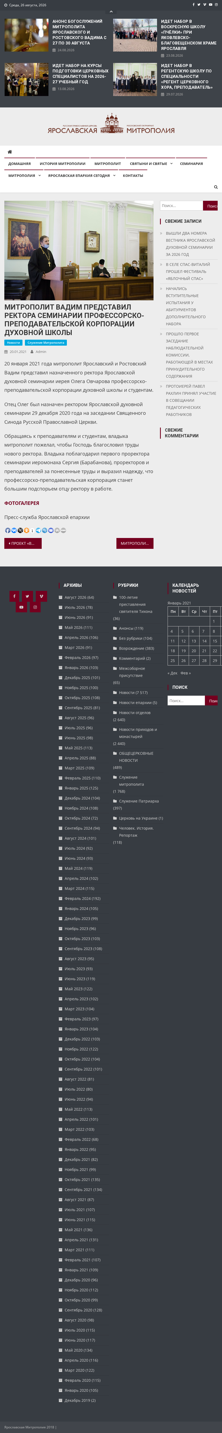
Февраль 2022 (78, 1139)
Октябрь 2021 (77, 1179)
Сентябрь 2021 (78, 1189)
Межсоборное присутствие (132, 672)
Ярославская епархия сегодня (79, 175)
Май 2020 (74, 1350)
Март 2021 (74, 1249)
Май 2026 (74, 627)
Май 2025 (74, 747)
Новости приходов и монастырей (138, 733)
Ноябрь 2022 (76, 1049)
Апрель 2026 (76, 637)
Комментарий (132, 658)
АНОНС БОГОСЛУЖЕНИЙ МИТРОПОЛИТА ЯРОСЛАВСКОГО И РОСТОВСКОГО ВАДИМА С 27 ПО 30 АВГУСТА (79, 32)
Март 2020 (74, 1370)
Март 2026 (74, 647)
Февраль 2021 (78, 1259)
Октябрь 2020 (77, 1300)
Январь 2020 (76, 1390)
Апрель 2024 (76, 878)
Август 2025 (75, 717)
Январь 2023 (76, 1028)
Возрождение (131, 648)
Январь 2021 (76, 1269)
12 (183, 641)
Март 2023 (74, 1008)
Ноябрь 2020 (76, 1289)
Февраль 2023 (78, 1018)
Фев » (186, 673)
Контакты (133, 175)
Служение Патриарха (139, 801)
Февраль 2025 (78, 778)
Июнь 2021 (75, 1219)
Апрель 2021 (76, 1239)
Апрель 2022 (76, 1119)
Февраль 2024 (78, 898)
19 (183, 650)
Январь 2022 (76, 1149)
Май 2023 (74, 988)
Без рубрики (130, 638)
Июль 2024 (75, 848)
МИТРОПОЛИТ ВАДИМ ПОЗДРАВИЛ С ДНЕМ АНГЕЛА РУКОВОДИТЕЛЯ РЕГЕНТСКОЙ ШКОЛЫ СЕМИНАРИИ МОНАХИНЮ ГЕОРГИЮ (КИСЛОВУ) (137, 543)
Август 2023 (75, 958)
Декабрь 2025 (77, 677)
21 (204, 650)
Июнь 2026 (75, 617)
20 (194, 650)
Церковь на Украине (138, 818)
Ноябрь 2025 (76, 687)
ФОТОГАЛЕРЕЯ (21, 503)
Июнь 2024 (75, 858)
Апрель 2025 (76, 757)
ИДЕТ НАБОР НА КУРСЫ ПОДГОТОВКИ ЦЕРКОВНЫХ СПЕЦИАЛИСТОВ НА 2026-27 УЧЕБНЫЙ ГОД (81, 73)
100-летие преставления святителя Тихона (135, 604)
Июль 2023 (75, 968)
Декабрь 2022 (77, 1039)
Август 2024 (75, 838)
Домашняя (19, 163)
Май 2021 (74, 1229)
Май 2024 (74, 868)
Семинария (191, 163)
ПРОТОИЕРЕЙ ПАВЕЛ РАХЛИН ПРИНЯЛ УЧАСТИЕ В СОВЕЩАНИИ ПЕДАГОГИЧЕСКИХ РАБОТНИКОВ (191, 400)
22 (215, 650)
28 (204, 660)
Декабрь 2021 (77, 1159)
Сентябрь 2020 (78, 1310)
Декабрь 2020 (77, 1279)
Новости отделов (135, 712)
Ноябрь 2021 (76, 1169)
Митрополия (21, 175)
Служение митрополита (46, 342)
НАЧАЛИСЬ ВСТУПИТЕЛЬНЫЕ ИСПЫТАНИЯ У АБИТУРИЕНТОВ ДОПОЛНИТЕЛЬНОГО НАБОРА (186, 306)
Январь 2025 (76, 788)
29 (215, 660)
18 (173, 650)
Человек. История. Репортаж (136, 832)
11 (173, 641)
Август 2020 (75, 1320)
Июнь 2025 (75, 737)
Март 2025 (74, 767)
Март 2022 (74, 1129)
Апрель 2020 (76, 1360)
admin (41, 351)
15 (215, 641)
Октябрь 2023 (77, 938)
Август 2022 (75, 1079)
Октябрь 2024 (77, 818)
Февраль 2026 (78, 657)
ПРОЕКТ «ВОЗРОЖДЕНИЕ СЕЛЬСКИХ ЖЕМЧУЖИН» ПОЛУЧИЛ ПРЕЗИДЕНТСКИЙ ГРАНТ (26, 543)
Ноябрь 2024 (76, 808)
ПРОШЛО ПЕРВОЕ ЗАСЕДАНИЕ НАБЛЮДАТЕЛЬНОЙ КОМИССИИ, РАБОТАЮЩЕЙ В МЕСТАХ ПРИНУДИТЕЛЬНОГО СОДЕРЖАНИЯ (189, 355)
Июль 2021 (75, 1209)
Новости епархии (135, 702)
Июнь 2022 (75, 1099)
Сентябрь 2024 (78, 828)
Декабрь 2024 (77, 798)
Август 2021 (75, 1199)
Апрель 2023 (76, 998)
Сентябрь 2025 (78, 707)
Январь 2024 (76, 908)
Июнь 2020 (75, 1340)
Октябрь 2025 (77, 697)
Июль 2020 (75, 1330)
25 (173, 660)
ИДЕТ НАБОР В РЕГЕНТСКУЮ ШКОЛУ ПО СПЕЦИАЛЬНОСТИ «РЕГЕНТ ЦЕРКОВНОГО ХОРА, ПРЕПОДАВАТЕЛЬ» (187, 76)
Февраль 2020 (78, 1380)
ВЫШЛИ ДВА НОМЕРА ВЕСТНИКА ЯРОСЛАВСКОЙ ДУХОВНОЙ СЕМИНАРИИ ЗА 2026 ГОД (190, 244)
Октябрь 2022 (77, 1059)
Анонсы (126, 628)
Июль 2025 (75, 727)
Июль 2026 (75, 607)
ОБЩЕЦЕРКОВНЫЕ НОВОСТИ (136, 757)
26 (183, 660)
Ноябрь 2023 (76, 928)
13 (194, 641)
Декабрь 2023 (77, 918)
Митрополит (107, 163)
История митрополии (63, 163)
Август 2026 (75, 597)
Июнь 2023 (75, 978)
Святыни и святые (148, 163)
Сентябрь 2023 (78, 948)
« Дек (172, 673)
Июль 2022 (75, 1089)
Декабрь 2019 (77, 1400)
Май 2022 (74, 1109)
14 (204, 641)
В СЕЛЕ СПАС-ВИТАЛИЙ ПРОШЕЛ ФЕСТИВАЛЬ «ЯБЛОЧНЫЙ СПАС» (188, 271)
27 (194, 660)
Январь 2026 (76, 667)
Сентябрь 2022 (78, 1069)
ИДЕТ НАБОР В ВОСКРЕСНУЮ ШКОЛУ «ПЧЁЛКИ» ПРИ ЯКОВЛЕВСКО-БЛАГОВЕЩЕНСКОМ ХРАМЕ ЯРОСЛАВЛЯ (189, 35)
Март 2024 (74, 888)
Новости (13, 342)
